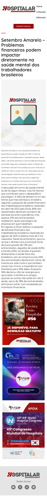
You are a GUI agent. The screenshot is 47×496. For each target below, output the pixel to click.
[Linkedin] (33, 487)
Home (39, 6)
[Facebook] (13, 487)
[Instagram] (27, 487)
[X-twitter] (20, 487)
